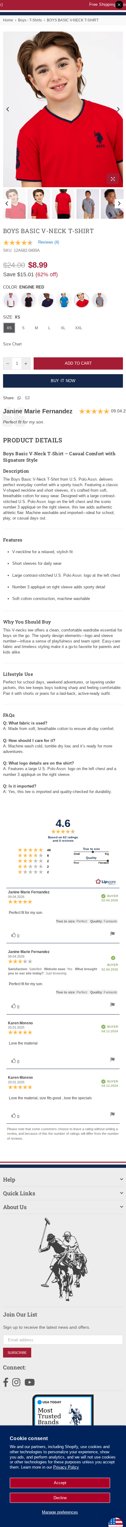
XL (63, 328)
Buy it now (63, 380)
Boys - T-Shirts (30, 20)
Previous (7, 109)
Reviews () (48, 242)
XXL (78, 328)
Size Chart (12, 344)
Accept (60, 1482)
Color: (23, 287)
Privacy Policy (66, 1467)
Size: (11, 317)
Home (8, 20)
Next (118, 109)
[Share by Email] (27, 398)
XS (9, 328)
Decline (60, 1497)
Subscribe (17, 1352)
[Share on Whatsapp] (19, 398)
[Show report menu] (112, 934)
